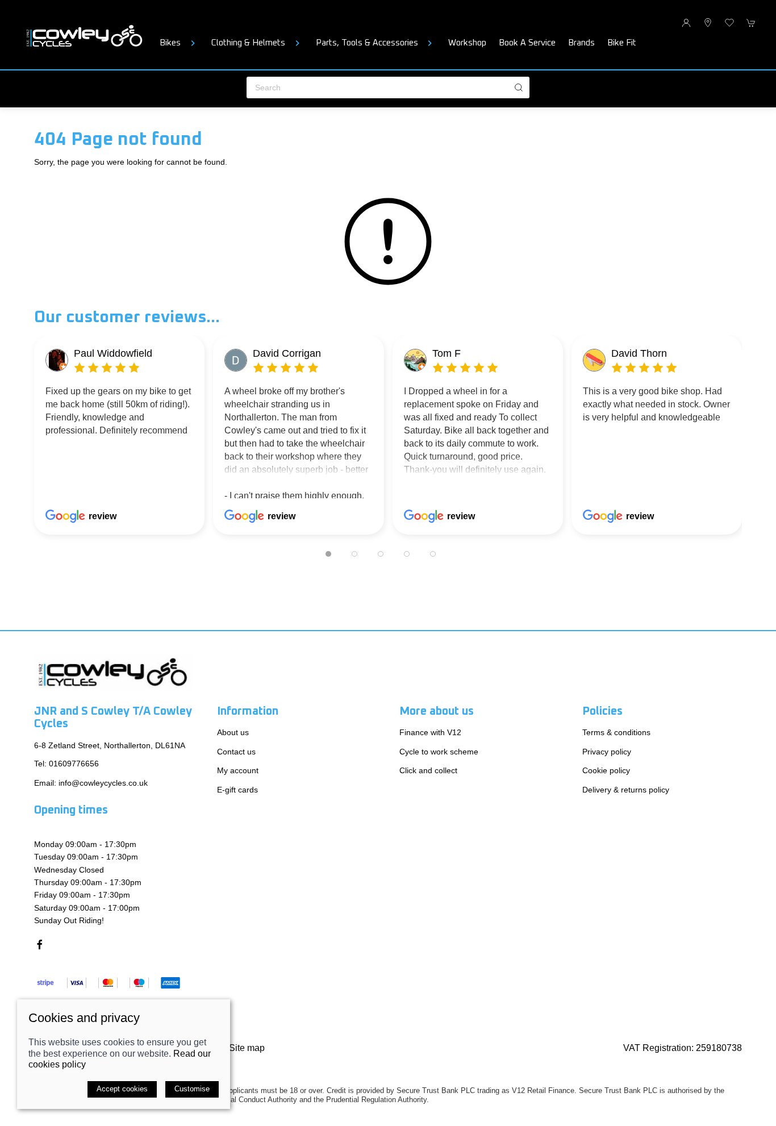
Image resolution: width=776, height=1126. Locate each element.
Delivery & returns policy (625, 789)
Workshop (467, 43)
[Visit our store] (707, 22)
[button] (729, 22)
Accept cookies (122, 1089)
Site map (247, 1047)
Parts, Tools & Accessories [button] (367, 43)
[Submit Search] (518, 87)
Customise (192, 1089)
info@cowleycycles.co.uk (103, 782)
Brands (581, 43)
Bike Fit (621, 43)
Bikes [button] (170, 43)
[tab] (328, 554)
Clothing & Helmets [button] (248, 43)
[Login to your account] (686, 22)
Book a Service (527, 43)
